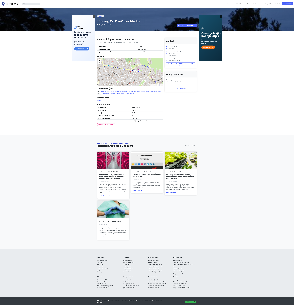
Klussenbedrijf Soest (103, 280)
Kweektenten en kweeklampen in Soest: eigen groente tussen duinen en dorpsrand (180, 176)
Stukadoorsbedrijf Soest (155, 270)
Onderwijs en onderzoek (142, 171)
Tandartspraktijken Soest (155, 266)
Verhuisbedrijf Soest (154, 272)
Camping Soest (177, 268)
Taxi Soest (126, 264)
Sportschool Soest (128, 288)
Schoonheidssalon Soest (155, 264)
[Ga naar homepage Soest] (10, 4)
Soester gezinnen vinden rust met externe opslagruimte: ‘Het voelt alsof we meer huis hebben (112, 176)
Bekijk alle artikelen (190, 145)
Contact (277, 4)
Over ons (100, 266)
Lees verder (104, 195)
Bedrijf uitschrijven (181, 88)
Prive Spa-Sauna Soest (180, 282)
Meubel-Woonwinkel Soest (181, 262)
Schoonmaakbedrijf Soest (105, 286)
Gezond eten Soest (128, 272)
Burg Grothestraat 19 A (106, 25)
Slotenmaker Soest (153, 288)
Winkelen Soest (177, 260)
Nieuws (271, 4)
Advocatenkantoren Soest (156, 286)
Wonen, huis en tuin (173, 171)
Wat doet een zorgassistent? (110, 221)
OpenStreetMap (159, 85)
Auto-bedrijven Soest (154, 280)
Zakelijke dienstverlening (108, 171)
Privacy (99, 272)
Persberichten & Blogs (261, 4)
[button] (130, 72)
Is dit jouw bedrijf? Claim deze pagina (181, 64)
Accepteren (190, 301)
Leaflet (152, 85)
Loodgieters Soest (153, 268)
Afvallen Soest (127, 270)
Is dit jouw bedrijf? (187, 25)
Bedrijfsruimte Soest (179, 286)
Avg (98, 270)
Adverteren (287, 4)
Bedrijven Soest (249, 4)
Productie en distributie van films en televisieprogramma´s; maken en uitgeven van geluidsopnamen (131, 91)
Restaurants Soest (153, 260)
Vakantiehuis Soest (179, 272)
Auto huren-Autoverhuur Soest (157, 282)
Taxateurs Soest (102, 284)
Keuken (101, 16)
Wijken (241, 4)
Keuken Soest (127, 280)
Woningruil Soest (178, 280)
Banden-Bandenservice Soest (157, 284)
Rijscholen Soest (127, 260)
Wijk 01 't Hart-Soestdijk (175, 51)
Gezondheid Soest (128, 268)
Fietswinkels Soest (128, 262)
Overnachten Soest (179, 270)
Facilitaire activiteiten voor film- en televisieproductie (118, 94)
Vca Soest (126, 282)
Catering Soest (152, 262)
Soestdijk (171, 48)
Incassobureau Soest (179, 284)
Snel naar (230, 4)
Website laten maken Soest (131, 286)
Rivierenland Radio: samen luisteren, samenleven (147, 175)
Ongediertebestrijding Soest (181, 288)
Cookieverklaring (102, 268)
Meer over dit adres (106, 124)
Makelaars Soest (102, 288)
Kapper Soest (127, 266)
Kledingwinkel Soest (128, 284)
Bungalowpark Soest (179, 274)
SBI (237, 4)
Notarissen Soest (102, 282)
